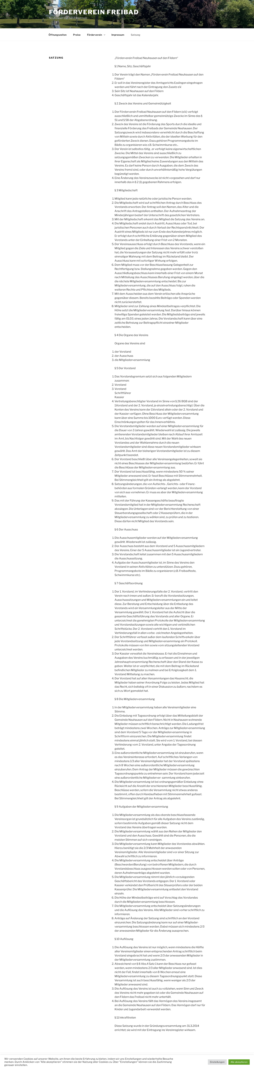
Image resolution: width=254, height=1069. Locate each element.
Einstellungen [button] (217, 1062)
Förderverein (94, 34)
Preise (77, 34)
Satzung (135, 34)
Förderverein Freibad (94, 12)
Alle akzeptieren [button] (239, 1062)
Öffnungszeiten (58, 34)
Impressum (117, 34)
